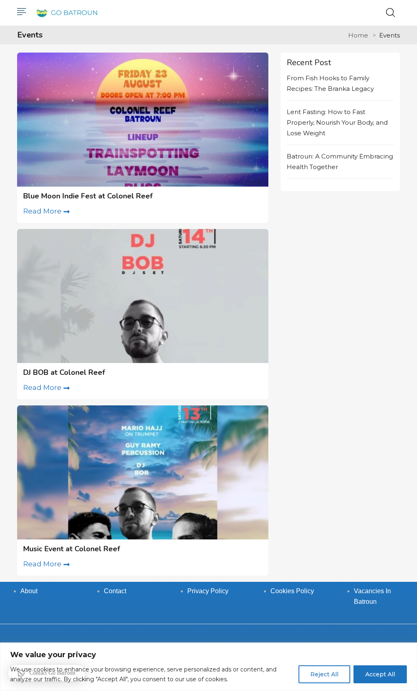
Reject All (324, 674)
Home (358, 35)
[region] (208, 667)
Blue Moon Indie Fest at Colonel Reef (88, 196)
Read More (42, 211)
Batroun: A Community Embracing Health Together (340, 161)
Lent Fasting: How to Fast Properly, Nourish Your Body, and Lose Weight (337, 122)
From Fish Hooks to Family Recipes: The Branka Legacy (330, 83)
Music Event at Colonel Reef (71, 549)
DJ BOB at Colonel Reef (64, 372)
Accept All (380, 674)
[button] (46, 673)
